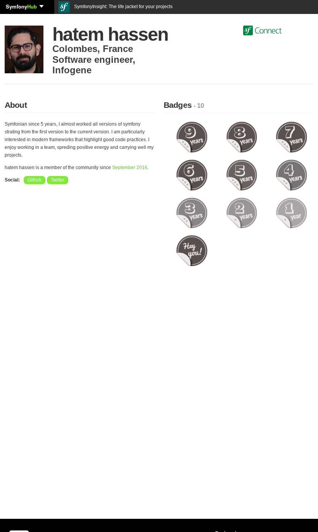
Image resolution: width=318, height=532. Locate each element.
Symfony (21, 6)
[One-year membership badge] (291, 212)
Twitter (57, 180)
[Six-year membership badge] (192, 174)
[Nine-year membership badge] (192, 137)
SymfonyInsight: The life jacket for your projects (123, 6)
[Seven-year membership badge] (291, 137)
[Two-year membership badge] (242, 212)
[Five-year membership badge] (242, 174)
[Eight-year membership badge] (242, 137)
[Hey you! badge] (192, 250)
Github (34, 180)
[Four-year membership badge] (291, 174)
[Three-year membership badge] (192, 212)
